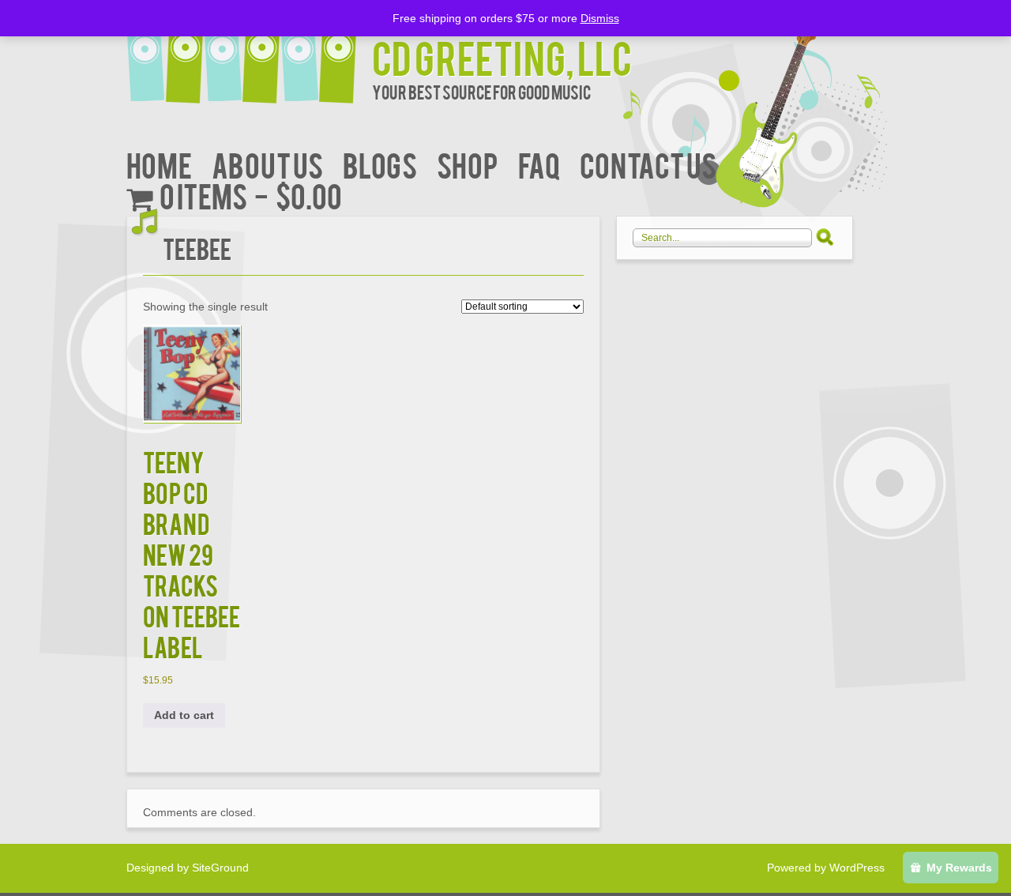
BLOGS (380, 164)
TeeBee (197, 247)
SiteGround (220, 867)
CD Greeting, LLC (502, 56)
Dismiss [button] (600, 18)
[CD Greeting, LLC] (249, 53)
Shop (467, 164)
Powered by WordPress (826, 867)
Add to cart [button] (184, 715)
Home (159, 164)
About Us (267, 164)
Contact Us (648, 164)
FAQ (539, 164)
